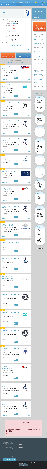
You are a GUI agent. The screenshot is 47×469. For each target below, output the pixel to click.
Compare (28, 102)
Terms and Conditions (22, 445)
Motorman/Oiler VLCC (9, 171)
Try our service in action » (9, 459)
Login (20, 442)
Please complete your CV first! (12, 13)
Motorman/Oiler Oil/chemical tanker (8, 277)
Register (20, 444)
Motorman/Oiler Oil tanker (10, 157)
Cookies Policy (25, 463)
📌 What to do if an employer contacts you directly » (15, 433)
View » (15, 77)
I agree (23, 465)
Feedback (20, 450)
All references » (40, 248)
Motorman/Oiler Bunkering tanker (7, 189)
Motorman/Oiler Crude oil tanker (10, 67)
